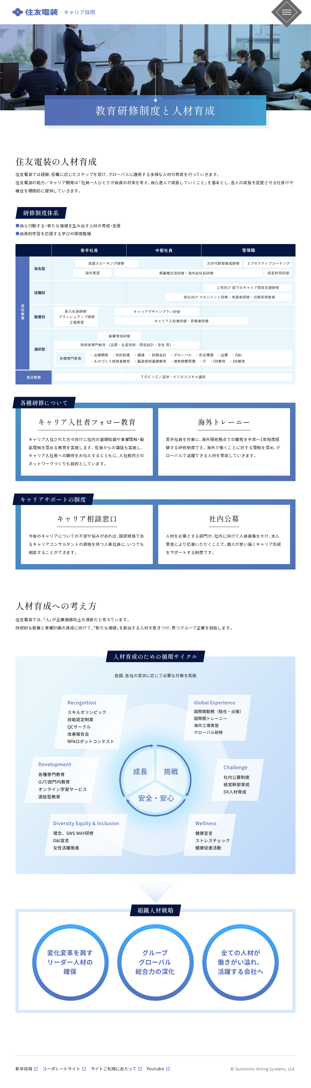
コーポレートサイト (61, 1069)
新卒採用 (23, 1069)
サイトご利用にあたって (114, 1069)
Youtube (155, 1069)
